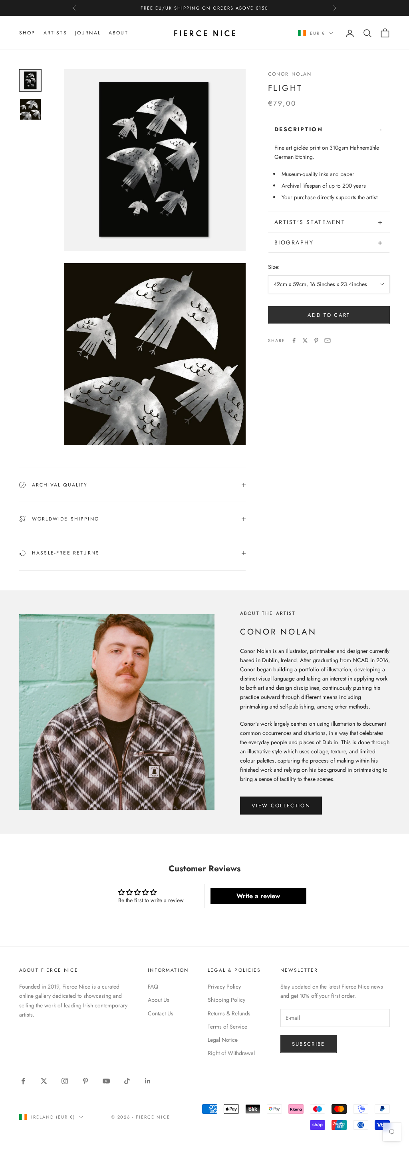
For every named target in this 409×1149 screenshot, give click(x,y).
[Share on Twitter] (305, 340)
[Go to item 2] (30, 109)
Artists (55, 32)
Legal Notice (223, 1040)
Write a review (258, 896)
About (118, 32)
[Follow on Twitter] (44, 1081)
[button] (329, 129)
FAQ (153, 987)
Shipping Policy (226, 1000)
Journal (88, 32)
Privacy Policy (224, 987)
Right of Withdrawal (231, 1053)
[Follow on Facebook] (23, 1081)
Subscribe (308, 1044)
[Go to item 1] (30, 80)
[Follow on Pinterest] (85, 1081)
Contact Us (160, 1013)
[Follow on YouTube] (106, 1081)
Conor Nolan (290, 74)
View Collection (281, 805)
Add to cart (329, 315)
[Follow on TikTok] (127, 1081)
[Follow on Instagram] (65, 1081)
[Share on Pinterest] (316, 340)
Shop (27, 32)
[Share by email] (327, 340)
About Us (158, 1000)
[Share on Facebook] (294, 340)
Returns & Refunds (229, 1013)
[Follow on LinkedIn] (148, 1081)
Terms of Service (227, 1027)
